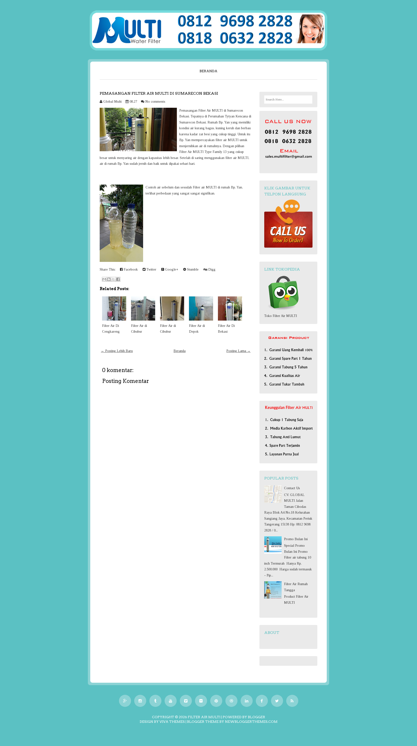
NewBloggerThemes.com (251, 722)
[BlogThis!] (108, 279)
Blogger (256, 717)
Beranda (208, 71)
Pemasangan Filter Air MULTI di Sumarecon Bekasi (159, 93)
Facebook (130, 269)
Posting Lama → (238, 351)
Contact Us (292, 488)
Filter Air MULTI (204, 717)
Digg (211, 269)
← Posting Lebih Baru (117, 351)
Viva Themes (172, 722)
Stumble (192, 269)
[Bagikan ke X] (113, 279)
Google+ (171, 269)
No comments (155, 101)
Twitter (151, 269)
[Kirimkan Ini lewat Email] (104, 279)
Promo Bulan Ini (296, 539)
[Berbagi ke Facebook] (118, 279)
